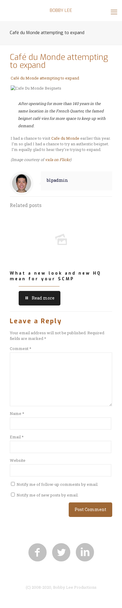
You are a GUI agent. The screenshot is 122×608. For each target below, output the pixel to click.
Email (17, 437)
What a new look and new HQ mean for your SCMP (55, 276)
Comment (20, 348)
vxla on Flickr (57, 159)
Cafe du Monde (65, 138)
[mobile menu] (114, 12)
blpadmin (57, 180)
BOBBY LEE (61, 10)
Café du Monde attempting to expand (45, 78)
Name (17, 413)
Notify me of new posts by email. (47, 495)
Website (17, 460)
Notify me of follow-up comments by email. (57, 484)
